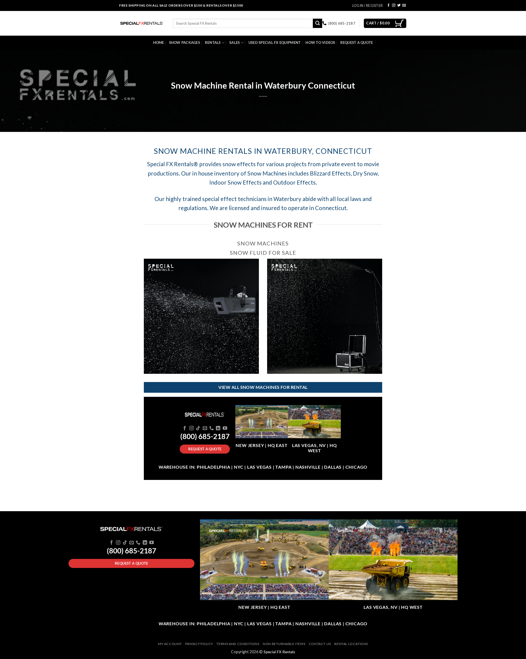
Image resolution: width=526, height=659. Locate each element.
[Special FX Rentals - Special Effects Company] (142, 23)
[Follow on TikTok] (198, 428)
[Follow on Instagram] (393, 5)
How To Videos (320, 42)
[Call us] (211, 428)
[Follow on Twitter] (399, 5)
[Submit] (317, 23)
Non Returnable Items (284, 644)
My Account (170, 644)
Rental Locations (351, 644)
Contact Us (320, 644)
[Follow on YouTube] (225, 428)
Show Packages (184, 42)
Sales (234, 42)
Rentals (213, 42)
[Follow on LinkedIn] (218, 428)
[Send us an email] (404, 5)
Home (158, 42)
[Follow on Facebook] (388, 5)
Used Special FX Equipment (274, 42)
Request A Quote (356, 42)
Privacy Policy (199, 644)
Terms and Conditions (237, 644)
